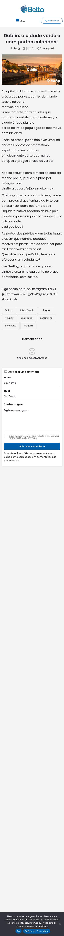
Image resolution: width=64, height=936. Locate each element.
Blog (17, 48)
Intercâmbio (27, 310)
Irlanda (46, 310)
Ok (18, 931)
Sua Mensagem (13, 404)
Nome (7, 377)
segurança (46, 318)
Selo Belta (10, 325)
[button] (20, 21)
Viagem (28, 325)
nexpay (9, 318)
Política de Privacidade (37, 931)
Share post (47, 48)
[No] (60, 924)
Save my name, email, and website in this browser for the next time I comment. (34, 437)
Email (7, 391)
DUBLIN (8, 310)
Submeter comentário (32, 446)
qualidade (26, 318)
